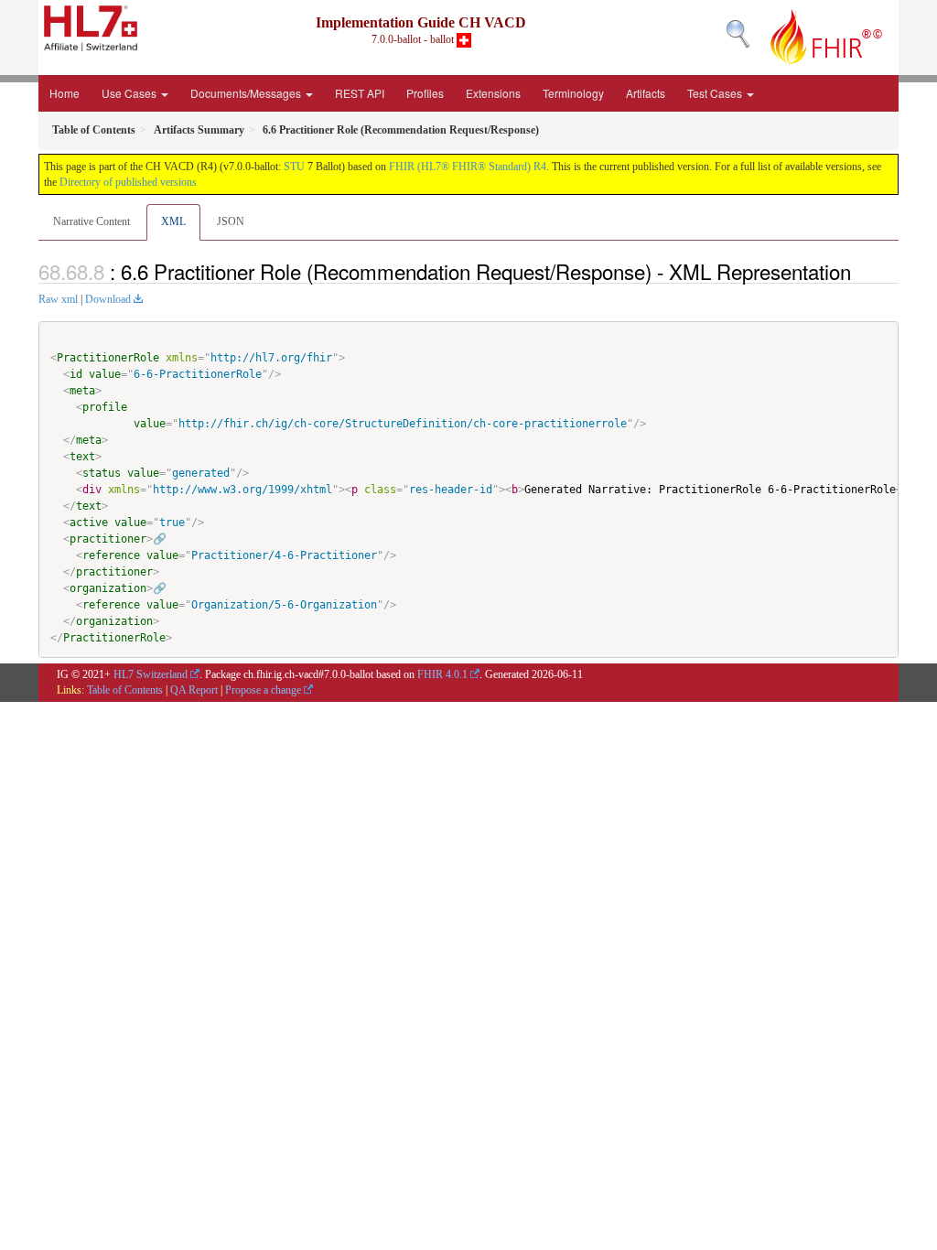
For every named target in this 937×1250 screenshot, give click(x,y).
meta (82, 390)
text (82, 456)
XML (173, 221)
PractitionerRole (108, 357)
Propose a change (263, 690)
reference (111, 555)
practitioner (108, 539)
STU (294, 166)
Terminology (573, 93)
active (89, 522)
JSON (230, 221)
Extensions (493, 93)
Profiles (425, 93)
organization (108, 588)
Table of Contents (125, 690)
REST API (359, 93)
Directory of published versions (128, 182)
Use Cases (130, 93)
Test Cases (716, 93)
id (76, 374)
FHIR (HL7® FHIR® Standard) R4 (467, 166)
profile (104, 407)
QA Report (194, 690)
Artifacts (645, 93)
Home (64, 93)
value (105, 374)
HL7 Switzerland (150, 674)
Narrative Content (91, 221)
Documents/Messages (247, 93)
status (101, 473)
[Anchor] (861, 271)
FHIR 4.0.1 (442, 674)
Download (108, 299)
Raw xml (58, 299)
